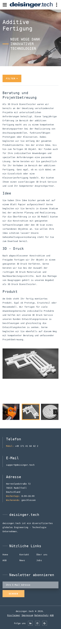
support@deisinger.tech (20, 465)
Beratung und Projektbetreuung (18, 87)
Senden (13, 593)
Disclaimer (13, 615)
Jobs (39, 560)
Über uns (42, 554)
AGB (5, 560)
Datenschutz (41, 615)
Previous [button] (5, 411)
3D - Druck (14, 97)
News (22, 560)
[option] (30, 363)
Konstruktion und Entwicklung (28, 93)
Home (5, 554)
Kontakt (24, 554)
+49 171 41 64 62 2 (26, 446)
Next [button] (55, 411)
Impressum (27, 615)
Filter (10, 78)
